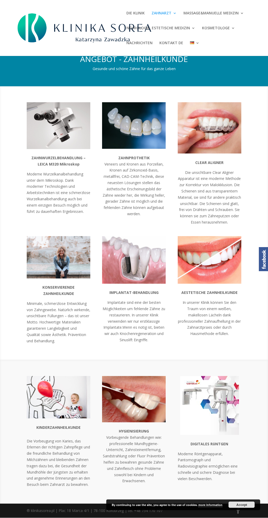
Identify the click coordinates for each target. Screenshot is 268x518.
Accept (241, 504)
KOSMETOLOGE (216, 28)
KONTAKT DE (171, 43)
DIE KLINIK (135, 13)
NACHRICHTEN (139, 43)
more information (210, 505)
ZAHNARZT (161, 13)
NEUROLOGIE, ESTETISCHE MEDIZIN (158, 28)
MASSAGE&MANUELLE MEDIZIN (211, 13)
